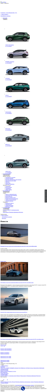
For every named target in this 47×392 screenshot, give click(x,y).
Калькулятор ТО (8, 196)
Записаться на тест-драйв (10, 180)
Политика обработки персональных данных (24, 381)
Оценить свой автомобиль (6, 349)
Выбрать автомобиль (4, 353)
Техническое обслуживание (11, 195)
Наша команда (6, 212)
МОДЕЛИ (5, 18)
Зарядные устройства (9, 184)
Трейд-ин (7, 181)
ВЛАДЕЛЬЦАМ (6, 190)
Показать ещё (3, 345)
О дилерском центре (14, 210)
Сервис (2, 373)
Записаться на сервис (4, 361)
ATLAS (31, 368)
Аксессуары (7, 183)
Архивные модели (4, 369)
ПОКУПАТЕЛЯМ (7, 173)
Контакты (21, 212)
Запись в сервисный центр (11, 194)
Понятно (2, 390)
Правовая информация (14, 212)
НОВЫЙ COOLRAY (14, 368)
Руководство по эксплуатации (11, 198)
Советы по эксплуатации (10, 199)
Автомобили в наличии (10, 177)
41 (4, 346)
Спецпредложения (9, 178)
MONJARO (41, 368)
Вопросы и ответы (9, 206)
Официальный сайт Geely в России (7, 381)
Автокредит (7, 186)
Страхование (8, 188)
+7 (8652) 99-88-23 (4, 215)
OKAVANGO (36, 368)
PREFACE (23, 368)
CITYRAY (28, 368)
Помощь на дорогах (9, 203)
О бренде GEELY (6, 210)
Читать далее (3, 261)
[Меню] (0, 1)
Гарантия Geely (8, 204)
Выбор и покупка (4, 371)
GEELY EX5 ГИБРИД (5, 368)
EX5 (20, 368)
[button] (46, 196)
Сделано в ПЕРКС (4, 382)
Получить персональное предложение (13, 179)
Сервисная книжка (9, 205)
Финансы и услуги (12, 371)
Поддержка (6, 373)
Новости (18, 375)
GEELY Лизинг (8, 189)
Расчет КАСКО (8, 187)
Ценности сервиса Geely (10, 197)
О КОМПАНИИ (6, 207)
